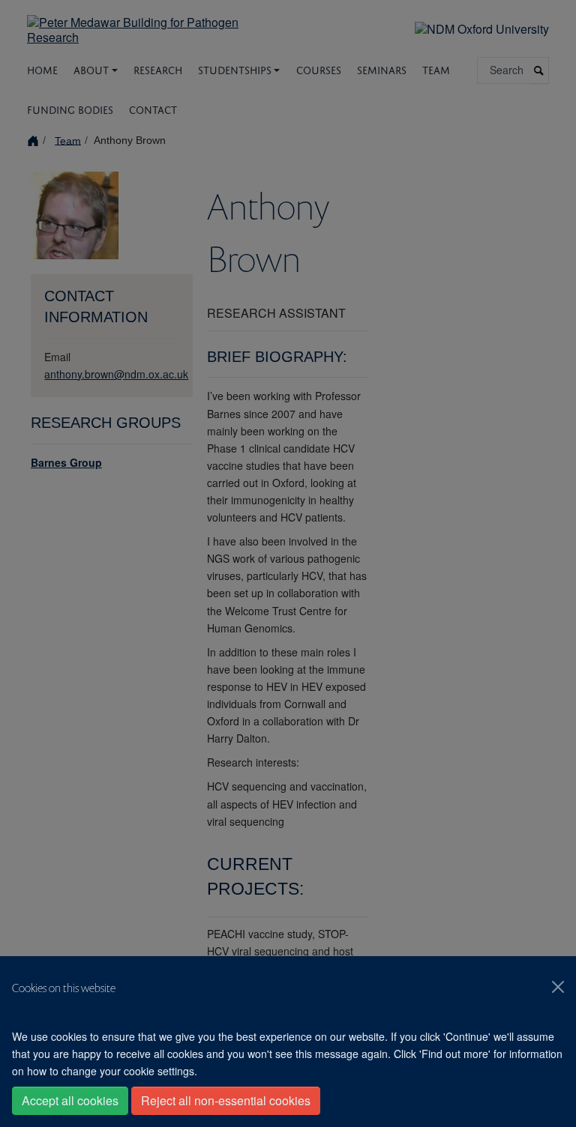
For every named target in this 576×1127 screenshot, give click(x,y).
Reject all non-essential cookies (225, 1100)
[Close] (558, 987)
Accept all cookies (70, 1100)
